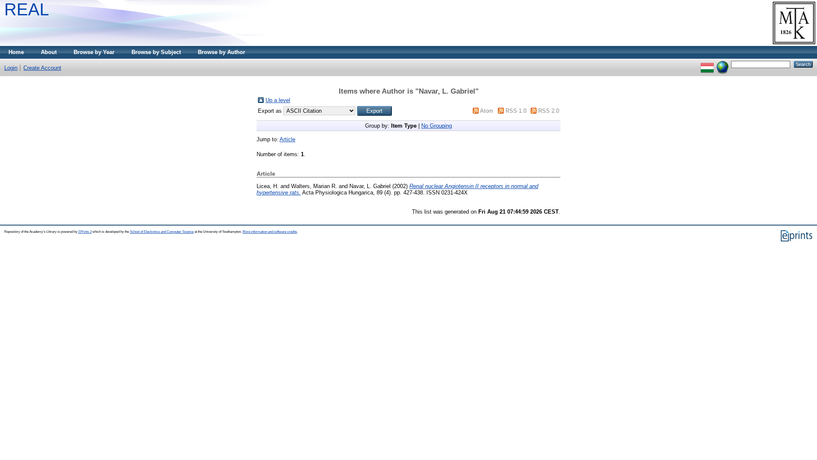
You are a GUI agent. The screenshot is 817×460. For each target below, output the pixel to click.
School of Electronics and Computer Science (162, 232)
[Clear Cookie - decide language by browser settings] (722, 64)
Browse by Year (94, 52)
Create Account (42, 68)
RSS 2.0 (548, 111)
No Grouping (436, 126)
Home (16, 52)
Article (287, 139)
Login (10, 68)
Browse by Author (221, 52)
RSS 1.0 (516, 111)
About (49, 52)
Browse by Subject (156, 52)
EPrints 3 (84, 232)
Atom (486, 111)
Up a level (278, 100)
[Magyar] (707, 64)
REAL (26, 9)
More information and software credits (270, 232)
